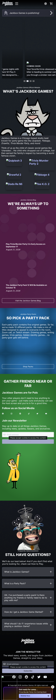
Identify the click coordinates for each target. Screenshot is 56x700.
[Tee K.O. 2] (42, 186)
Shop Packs (28, 366)
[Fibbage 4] (42, 176)
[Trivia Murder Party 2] (42, 165)
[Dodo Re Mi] (14, 186)
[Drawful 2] (14, 176)
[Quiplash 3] (14, 165)
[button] (16, 3)
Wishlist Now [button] (25, 696)
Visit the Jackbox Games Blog (28, 300)
